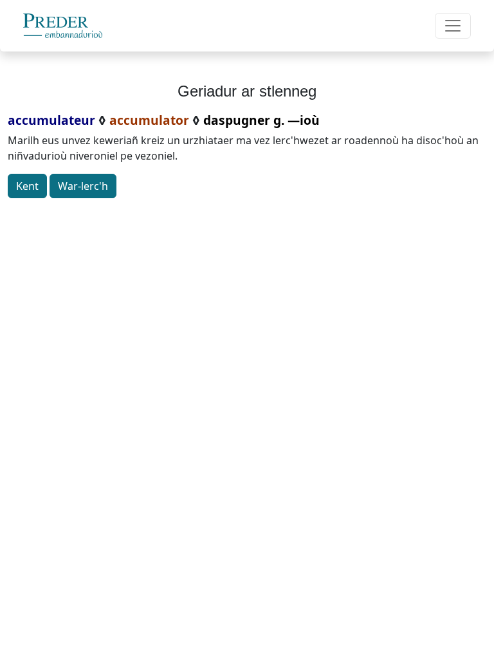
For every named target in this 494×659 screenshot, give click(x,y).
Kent (27, 186)
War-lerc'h (83, 186)
